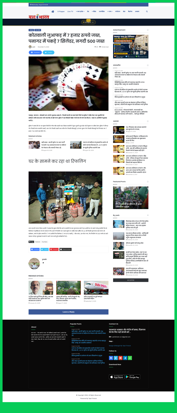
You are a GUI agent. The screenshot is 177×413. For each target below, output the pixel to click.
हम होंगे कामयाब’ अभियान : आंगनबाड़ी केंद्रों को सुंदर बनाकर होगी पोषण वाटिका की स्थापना (136, 270)
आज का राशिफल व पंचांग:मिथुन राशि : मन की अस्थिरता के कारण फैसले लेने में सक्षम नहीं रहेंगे (136, 148)
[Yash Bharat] (39, 16)
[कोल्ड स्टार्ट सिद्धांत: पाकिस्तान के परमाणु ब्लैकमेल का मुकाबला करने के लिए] (118, 139)
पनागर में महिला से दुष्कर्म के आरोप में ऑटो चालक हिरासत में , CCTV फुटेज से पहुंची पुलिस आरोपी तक (95, 145)
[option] (130, 197)
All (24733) (130, 280)
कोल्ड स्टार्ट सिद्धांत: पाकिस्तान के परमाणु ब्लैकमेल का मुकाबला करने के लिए (137, 138)
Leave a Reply (68, 312)
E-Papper (61, 11)
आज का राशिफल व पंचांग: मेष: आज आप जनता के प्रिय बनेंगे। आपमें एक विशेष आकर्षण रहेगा (136, 170)
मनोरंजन (117, 11)
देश (88, 11)
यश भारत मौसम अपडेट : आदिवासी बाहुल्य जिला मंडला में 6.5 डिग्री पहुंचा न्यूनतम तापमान (137, 235)
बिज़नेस (130, 11)
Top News (44, 242)
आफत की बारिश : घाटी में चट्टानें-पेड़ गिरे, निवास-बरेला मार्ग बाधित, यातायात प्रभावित (68, 299)
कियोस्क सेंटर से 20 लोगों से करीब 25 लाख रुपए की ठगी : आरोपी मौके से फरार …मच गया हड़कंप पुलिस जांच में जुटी (137, 224)
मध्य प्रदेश (80, 11)
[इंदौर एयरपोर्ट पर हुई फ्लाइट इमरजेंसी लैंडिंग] (96, 288)
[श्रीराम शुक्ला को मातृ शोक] (118, 246)
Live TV (70, 11)
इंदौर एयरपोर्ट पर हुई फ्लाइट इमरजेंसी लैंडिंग (93, 298)
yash (33, 47)
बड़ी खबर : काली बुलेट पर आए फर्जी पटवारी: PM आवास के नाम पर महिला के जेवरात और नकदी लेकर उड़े (53, 145)
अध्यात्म (137, 11)
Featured (37, 242)
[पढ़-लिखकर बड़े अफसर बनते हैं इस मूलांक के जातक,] (118, 130)
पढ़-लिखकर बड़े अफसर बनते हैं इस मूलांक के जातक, (136, 128)
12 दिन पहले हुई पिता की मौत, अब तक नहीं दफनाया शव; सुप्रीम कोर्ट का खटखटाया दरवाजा (41, 299)
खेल (124, 11)
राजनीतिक (102, 11)
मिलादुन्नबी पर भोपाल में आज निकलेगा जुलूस (127, 205)
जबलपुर (31, 30)
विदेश (94, 11)
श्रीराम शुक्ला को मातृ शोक (135, 243)
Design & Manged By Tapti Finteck (120, 345)
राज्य (109, 11)
